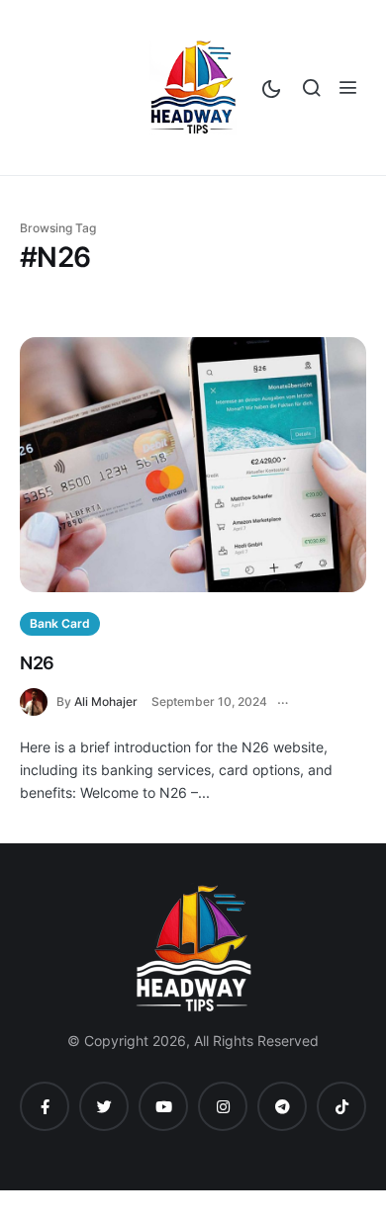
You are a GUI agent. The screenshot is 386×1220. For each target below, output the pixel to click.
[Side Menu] (348, 87)
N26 (37, 663)
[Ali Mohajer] (38, 700)
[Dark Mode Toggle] (271, 86)
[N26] (193, 464)
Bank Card (60, 623)
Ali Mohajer (106, 701)
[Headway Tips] (193, 87)
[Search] (311, 87)
